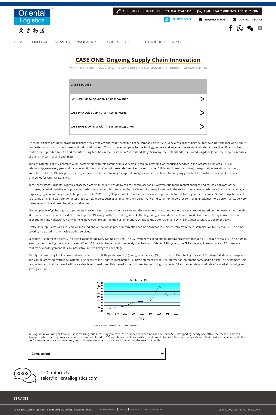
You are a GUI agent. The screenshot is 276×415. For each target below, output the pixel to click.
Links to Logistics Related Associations (239, 409)
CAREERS (132, 42)
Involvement (87, 42)
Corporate (39, 42)
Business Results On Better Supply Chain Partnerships (149, 67)
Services (62, 42)
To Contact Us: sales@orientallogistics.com (69, 375)
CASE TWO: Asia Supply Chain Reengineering (99, 112)
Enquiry (112, 42)
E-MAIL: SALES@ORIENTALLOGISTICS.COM (231, 11)
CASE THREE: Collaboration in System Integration (102, 126)
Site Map (123, 409)
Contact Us (135, 409)
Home (19, 42)
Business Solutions (107, 409)
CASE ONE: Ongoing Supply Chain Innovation (99, 99)
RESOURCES (182, 42)
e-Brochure (156, 42)
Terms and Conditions (153, 409)
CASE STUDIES (106, 67)
